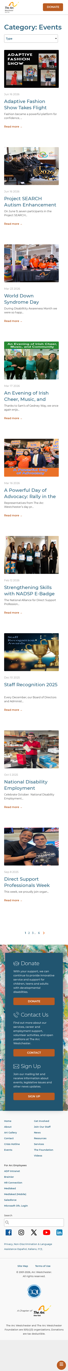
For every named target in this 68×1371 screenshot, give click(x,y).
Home (7, 1121)
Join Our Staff (42, 1126)
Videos (38, 1155)
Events (8, 1149)
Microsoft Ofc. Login (16, 1205)
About (8, 1126)
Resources (40, 1138)
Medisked (10, 1188)
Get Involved (41, 1121)
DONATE (53, 7)
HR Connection (13, 1182)
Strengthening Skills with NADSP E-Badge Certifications (29, 594)
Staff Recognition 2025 (30, 684)
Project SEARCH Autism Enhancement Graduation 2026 (30, 205)
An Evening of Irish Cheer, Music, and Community (26, 399)
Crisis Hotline (12, 1144)
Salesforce (10, 1199)
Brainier (9, 1176)
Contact (9, 1138)
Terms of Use (43, 1266)
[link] (42, 933)
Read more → (13, 126)
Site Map (22, 1266)
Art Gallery (10, 1132)
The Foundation (43, 1149)
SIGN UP (34, 1096)
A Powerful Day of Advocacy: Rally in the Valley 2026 (30, 496)
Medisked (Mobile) (15, 1194)
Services (39, 1144)
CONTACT (34, 1052)
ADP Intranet (12, 1171)
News (37, 1132)
